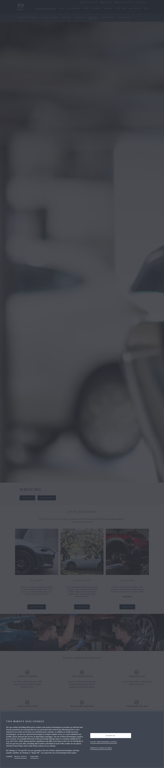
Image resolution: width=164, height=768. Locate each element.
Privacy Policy (20, 756)
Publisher (34, 756)
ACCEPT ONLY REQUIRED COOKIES (103, 741)
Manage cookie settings (101, 748)
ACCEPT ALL (110, 735)
